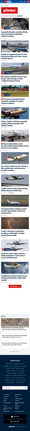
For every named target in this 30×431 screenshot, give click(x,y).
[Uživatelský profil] (24, 2)
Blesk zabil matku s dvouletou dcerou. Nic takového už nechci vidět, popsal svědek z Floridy (14, 343)
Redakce (17, 408)
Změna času (23, 366)
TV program (16, 366)
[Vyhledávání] (21, 2)
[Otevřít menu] (2, 2)
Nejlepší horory (8, 366)
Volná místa (6, 396)
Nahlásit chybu (6, 411)
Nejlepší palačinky (10, 382)
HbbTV (4, 400)
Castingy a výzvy (18, 398)
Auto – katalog (20, 370)
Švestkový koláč (20, 382)
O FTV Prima (6, 394)
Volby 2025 (21, 373)
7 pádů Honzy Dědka (11, 373)
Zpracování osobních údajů (19, 403)
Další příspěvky (14, 286)
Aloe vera (8, 377)
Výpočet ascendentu (9, 380)
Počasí (12, 368)
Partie (7, 368)
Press (16, 396)
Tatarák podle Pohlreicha (18, 375)
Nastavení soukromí (19, 411)
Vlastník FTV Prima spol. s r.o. (7, 408)
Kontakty (17, 400)
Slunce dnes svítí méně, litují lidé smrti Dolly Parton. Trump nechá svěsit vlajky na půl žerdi (14, 336)
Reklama (5, 398)
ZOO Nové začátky (10, 370)
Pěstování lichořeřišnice (18, 377)
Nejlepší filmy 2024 (19, 363)
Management (18, 394)
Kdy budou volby (19, 368)
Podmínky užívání (7, 402)
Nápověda (17, 406)
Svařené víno (8, 375)
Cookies (5, 406)
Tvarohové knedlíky (21, 380)
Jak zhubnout (9, 363)
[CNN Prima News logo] (8, 1)
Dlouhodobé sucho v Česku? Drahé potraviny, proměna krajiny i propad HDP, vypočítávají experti (14, 328)
